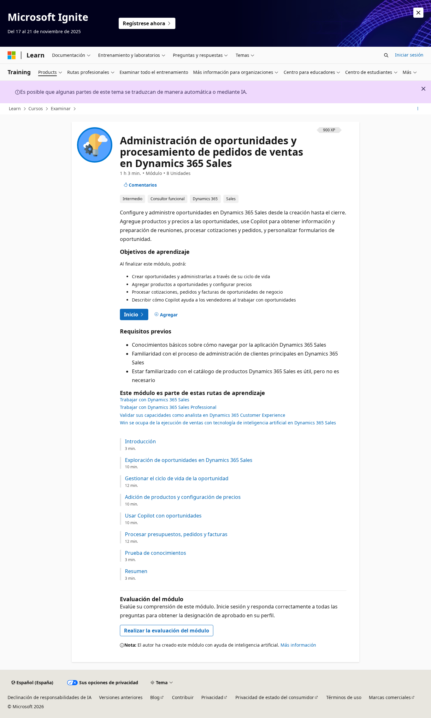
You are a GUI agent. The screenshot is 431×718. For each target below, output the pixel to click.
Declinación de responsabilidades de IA (50, 697)
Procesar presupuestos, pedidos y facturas (176, 534)
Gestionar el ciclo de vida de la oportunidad (176, 478)
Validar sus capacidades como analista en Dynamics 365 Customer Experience (202, 415)
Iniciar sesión (409, 55)
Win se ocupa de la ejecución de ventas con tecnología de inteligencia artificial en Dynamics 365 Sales (228, 423)
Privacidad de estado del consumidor (274, 697)
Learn (15, 108)
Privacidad (212, 697)
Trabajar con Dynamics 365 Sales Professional (168, 407)
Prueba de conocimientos (155, 553)
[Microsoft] (12, 55)
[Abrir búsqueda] (386, 55)
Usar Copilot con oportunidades (163, 515)
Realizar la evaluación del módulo (166, 630)
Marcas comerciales (390, 697)
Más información (298, 645)
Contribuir (183, 697)
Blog (155, 697)
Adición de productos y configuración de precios (183, 497)
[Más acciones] (417, 109)
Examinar (61, 108)
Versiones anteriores (121, 697)
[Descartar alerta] (418, 13)
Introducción (140, 441)
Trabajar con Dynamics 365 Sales (154, 400)
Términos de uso (343, 697)
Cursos (35, 108)
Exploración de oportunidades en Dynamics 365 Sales (188, 460)
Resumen (136, 571)
